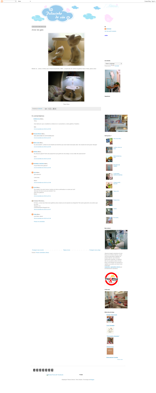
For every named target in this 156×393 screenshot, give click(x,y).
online (106, 35)
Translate (116, 66)
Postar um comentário (39, 221)
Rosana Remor (37, 133)
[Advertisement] (66, 236)
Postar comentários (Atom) (42, 252)
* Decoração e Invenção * (113, 336)
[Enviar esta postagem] (45, 108)
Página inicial (66, 250)
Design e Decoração (112, 315)
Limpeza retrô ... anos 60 (117, 183)
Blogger (92, 379)
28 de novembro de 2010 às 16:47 (42, 209)
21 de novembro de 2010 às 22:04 (42, 138)
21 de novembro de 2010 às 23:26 (42, 158)
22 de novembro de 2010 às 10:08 (42, 182)
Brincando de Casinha (112, 357)
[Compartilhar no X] (52, 109)
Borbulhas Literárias (38, 163)
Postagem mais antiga (94, 250)
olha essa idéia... (117, 138)
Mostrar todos (120, 359)
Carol (34, 187)
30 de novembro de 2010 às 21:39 (42, 218)
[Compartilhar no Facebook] (54, 109)
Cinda (34, 214)
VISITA (115, 208)
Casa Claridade (110, 325)
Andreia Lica (36, 119)
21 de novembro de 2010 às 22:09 (42, 146)
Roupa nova (116, 200)
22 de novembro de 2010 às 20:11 (42, 196)
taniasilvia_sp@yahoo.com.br (112, 267)
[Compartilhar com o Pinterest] (55, 109)
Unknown (108, 29)
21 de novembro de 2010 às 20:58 (42, 129)
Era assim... (116, 217)
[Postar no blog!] (50, 109)
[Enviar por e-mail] (48, 109)
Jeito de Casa (110, 346)
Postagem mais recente (38, 250)
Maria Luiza (36, 142)
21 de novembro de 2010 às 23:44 (42, 167)
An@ (34, 172)
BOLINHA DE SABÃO (116, 165)
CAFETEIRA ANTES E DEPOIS (117, 174)
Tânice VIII (116, 191)
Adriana (35, 151)
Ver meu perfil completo (110, 31)
